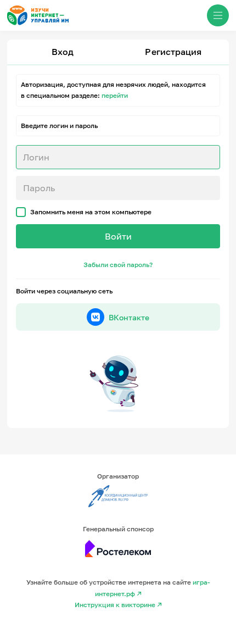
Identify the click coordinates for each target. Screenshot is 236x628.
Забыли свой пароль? (118, 264)
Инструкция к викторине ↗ (118, 605)
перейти (115, 95)
